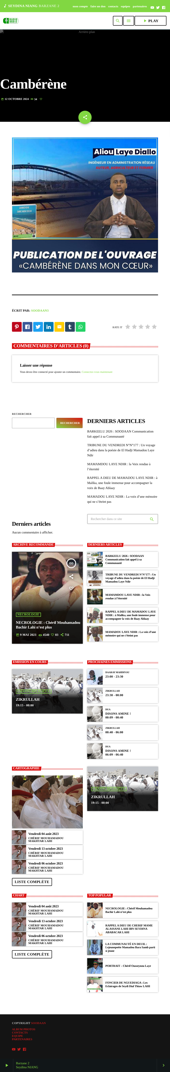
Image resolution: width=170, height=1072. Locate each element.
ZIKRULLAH (28, 699)
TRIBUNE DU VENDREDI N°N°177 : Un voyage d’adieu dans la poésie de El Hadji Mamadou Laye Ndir (121, 450)
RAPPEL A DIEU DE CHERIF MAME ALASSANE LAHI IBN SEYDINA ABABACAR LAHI (129, 929)
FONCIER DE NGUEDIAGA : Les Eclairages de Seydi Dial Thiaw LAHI (127, 984)
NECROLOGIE (28, 614)
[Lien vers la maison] (11, 21)
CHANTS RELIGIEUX (33, 691)
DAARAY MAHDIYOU (117, 672)
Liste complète (32, 882)
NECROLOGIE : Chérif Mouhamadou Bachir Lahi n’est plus (48, 625)
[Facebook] (163, 8)
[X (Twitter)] (158, 8)
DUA (107, 709)
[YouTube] (152, 8)
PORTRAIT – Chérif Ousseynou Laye (128, 965)
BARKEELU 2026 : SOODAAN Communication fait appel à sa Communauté (124, 559)
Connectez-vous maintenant (97, 371)
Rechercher (21, 413)
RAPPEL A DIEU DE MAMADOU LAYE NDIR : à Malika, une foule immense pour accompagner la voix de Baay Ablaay (122, 483)
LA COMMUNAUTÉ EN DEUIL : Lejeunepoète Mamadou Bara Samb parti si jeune (130, 947)
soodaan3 (40, 310)
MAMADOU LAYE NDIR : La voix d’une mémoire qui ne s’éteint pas (130, 633)
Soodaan (38, 1023)
